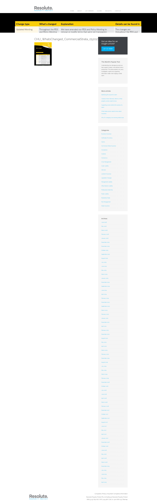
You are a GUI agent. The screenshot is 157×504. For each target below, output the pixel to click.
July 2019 (103, 366)
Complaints (98, 494)
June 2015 (104, 474)
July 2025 (103, 262)
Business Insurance (106, 134)
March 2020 (104, 350)
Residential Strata (105, 198)
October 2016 (104, 446)
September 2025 (105, 254)
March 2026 (104, 230)
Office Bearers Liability (107, 186)
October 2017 (104, 414)
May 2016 (103, 454)
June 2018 (104, 394)
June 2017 (104, 426)
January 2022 (104, 318)
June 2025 (104, 266)
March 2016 (104, 462)
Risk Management (105, 202)
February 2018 (105, 406)
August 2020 (104, 338)
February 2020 (105, 354)
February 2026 (105, 234)
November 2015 (105, 466)
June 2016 (104, 450)
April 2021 (103, 326)
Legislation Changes (106, 178)
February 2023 (105, 314)
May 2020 (104, 342)
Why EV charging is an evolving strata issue (112, 117)
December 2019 (105, 358)
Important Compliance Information (117, 494)
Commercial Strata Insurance (108, 146)
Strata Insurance (105, 206)
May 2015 (103, 478)
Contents (103, 154)
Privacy (104, 494)
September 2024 (105, 286)
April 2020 (104, 346)
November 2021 (105, 322)
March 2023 (104, 310)
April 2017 (103, 434)
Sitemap (125, 499)
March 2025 (104, 274)
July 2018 (103, 390)
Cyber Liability (105, 166)
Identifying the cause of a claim (109, 94)
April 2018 (104, 398)
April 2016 (104, 458)
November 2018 (105, 382)
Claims (103, 142)
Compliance (104, 150)
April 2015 (103, 482)
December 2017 (105, 410)
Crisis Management (106, 162)
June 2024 (104, 290)
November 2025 (105, 246)
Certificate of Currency (107, 138)
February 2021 (105, 330)
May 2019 (103, 370)
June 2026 (104, 222)
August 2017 (104, 422)
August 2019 (104, 362)
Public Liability (105, 194)
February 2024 (105, 298)
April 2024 (104, 294)
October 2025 (104, 250)
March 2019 (104, 374)
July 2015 (103, 470)
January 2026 (104, 238)
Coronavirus (104, 158)
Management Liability (106, 182)
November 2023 (105, 302)
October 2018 (104, 386)
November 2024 (105, 282)
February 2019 (105, 378)
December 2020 (105, 334)
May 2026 (104, 226)
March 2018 (104, 402)
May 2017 (103, 430)
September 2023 (105, 306)
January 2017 (104, 438)
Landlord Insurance (106, 174)
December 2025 (105, 242)
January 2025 (104, 278)
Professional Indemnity (107, 190)
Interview (103, 170)
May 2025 (103, 270)
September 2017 (105, 418)
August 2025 (104, 258)
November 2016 (105, 442)
